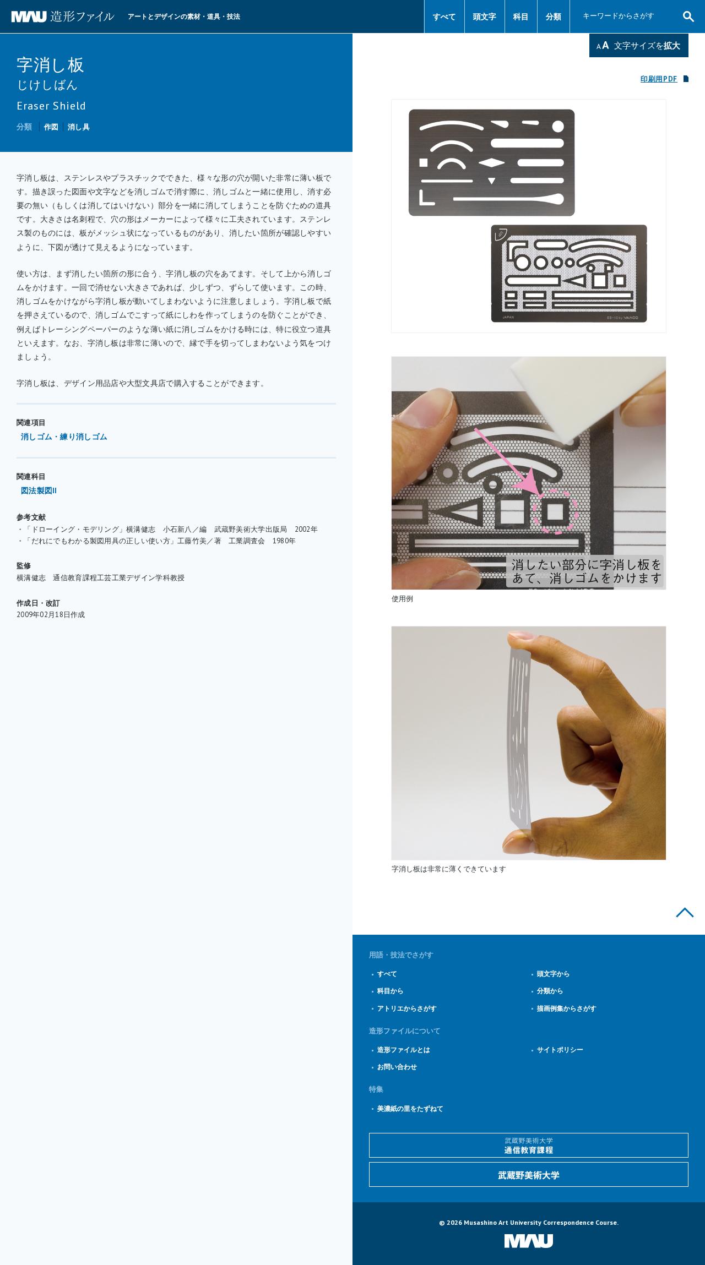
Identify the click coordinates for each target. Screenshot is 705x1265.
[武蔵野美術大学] (528, 1174)
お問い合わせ (397, 1066)
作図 (51, 127)
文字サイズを (647, 45)
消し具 (79, 127)
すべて (444, 16)
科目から (390, 990)
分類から (550, 990)
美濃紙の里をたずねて (410, 1108)
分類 (553, 16)
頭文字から (553, 973)
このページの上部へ (685, 912)
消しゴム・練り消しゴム (64, 436)
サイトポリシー (560, 1049)
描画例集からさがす (566, 1008)
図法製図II (39, 490)
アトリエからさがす (407, 1008)
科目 (521, 16)
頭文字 (484, 16)
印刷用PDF (659, 79)
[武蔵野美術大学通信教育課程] (528, 1145)
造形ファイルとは (403, 1049)
